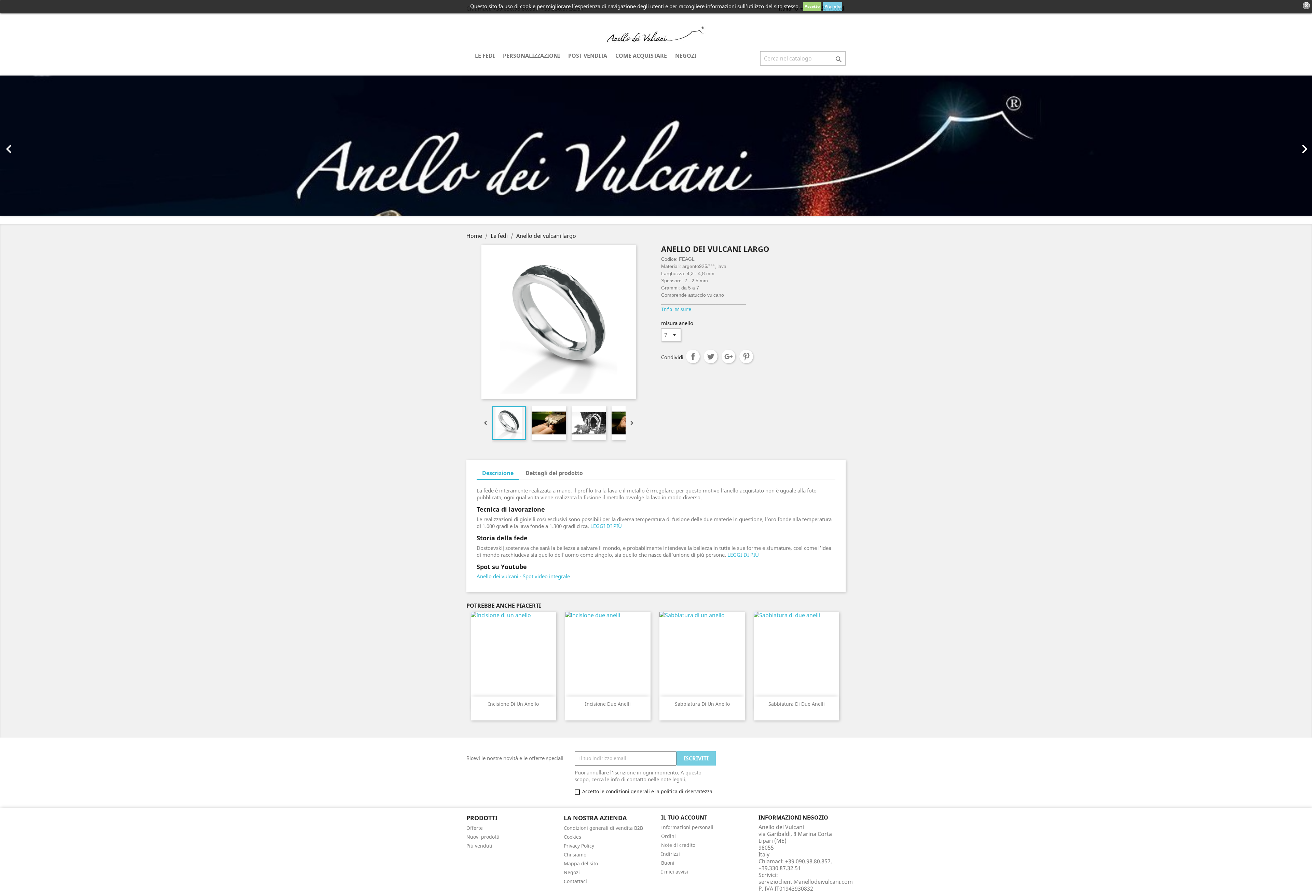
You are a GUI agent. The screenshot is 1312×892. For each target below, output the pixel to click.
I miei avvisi (674, 871)
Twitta (711, 356)
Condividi (693, 356)
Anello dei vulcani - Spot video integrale (523, 576)
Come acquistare (641, 55)
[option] (656, 146)
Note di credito (678, 845)
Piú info (832, 6)
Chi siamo (575, 854)
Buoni (667, 863)
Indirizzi (670, 854)
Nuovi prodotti (483, 837)
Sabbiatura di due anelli (796, 704)
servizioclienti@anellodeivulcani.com (805, 882)
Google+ (728, 356)
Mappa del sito (581, 863)
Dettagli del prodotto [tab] (554, 473)
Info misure (676, 309)
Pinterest (746, 356)
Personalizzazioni (531, 55)
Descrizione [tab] (498, 473)
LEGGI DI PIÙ (606, 526)
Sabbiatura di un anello (702, 704)
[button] (98, 146)
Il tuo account (684, 817)
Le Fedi (485, 55)
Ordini (668, 836)
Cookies (572, 837)
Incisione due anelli (608, 704)
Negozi (685, 55)
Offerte (474, 828)
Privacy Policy (579, 845)
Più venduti (479, 845)
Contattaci (575, 881)
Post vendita (587, 55)
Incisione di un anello (513, 704)
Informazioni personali (687, 827)
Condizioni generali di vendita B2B (603, 828)
